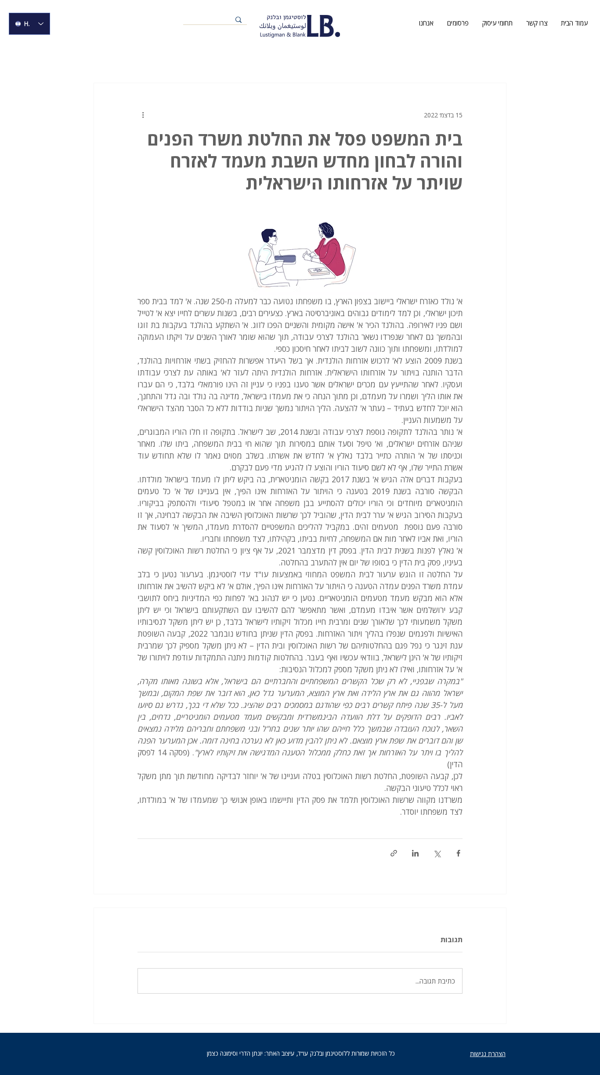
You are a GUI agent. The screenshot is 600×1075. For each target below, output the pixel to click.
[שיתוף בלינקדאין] (415, 853)
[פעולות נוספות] (142, 114)
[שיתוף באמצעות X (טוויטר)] (437, 853)
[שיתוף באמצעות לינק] (394, 853)
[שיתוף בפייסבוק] (458, 853)
